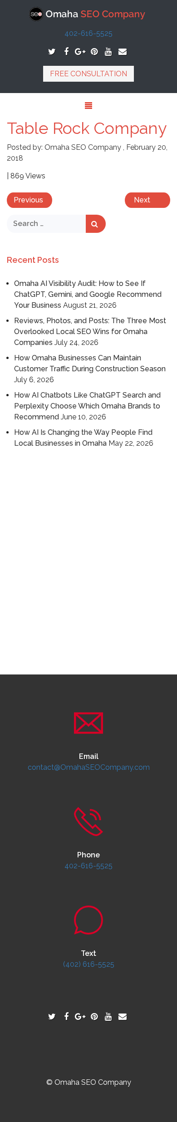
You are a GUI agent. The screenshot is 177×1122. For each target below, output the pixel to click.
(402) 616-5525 (88, 964)
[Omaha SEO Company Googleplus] (80, 51)
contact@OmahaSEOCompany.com (89, 767)
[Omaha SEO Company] (88, 13)
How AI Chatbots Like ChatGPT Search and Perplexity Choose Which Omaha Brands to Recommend (87, 406)
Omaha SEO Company (82, 147)
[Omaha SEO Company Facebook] (66, 51)
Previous (28, 200)
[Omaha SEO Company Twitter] (52, 51)
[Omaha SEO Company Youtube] (108, 51)
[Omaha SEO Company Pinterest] (94, 51)
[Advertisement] (88, 545)
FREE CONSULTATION (88, 73)
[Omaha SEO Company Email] (122, 51)
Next (142, 200)
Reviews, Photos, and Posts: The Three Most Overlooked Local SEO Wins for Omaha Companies (90, 331)
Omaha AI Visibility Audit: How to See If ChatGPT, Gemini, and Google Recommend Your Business (88, 294)
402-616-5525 (88, 33)
